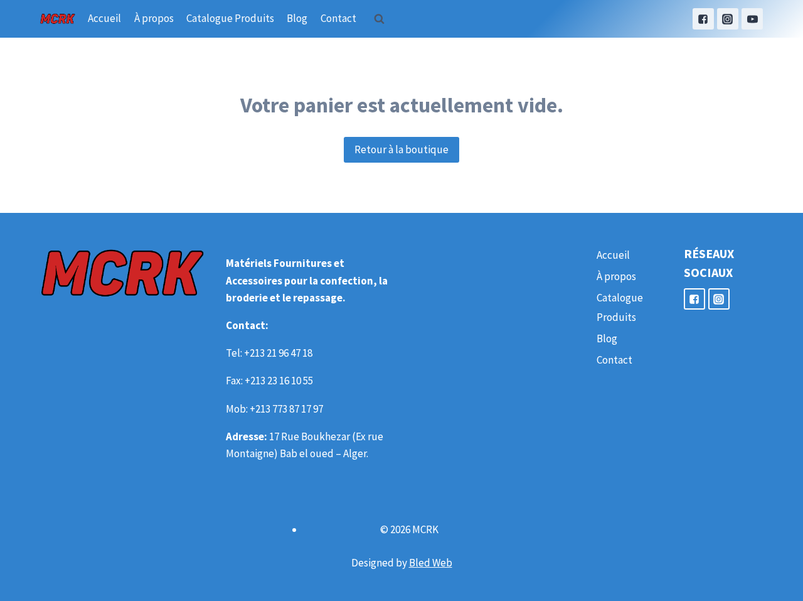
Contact (338, 18)
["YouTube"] (752, 19)
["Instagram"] (727, 19)
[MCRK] (57, 19)
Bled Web (430, 563)
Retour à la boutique (401, 149)
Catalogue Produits (230, 18)
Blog (297, 18)
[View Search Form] (379, 19)
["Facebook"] (703, 19)
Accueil (104, 18)
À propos (154, 18)
